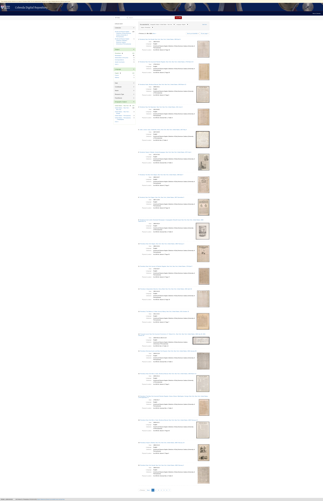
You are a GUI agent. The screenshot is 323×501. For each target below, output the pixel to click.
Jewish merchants (119, 62)
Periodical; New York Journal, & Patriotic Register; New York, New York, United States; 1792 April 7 (166, 266)
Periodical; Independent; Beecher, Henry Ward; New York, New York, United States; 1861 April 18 (166, 289)
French (117, 75)
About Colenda (316, 13)
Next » (154, 33)
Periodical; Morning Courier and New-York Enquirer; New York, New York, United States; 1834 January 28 (168, 351)
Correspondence (119, 59)
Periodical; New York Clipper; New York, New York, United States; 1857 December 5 (162, 197)
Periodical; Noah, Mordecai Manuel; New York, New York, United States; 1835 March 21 (163, 84)
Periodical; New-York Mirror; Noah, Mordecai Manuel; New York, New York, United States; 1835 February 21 (169, 420)
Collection (118, 28)
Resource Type (119, 94)
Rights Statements (41, 499)
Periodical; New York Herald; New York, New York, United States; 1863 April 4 (160, 39)
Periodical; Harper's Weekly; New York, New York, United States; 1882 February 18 (162, 442)
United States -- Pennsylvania (123, 115)
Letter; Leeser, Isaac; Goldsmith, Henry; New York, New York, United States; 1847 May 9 (163, 129)
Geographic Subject (121, 102)
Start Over (204, 24)
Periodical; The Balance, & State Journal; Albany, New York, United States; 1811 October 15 (164, 311)
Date (116, 83)
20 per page (204, 33)
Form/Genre (118, 98)
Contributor (118, 87)
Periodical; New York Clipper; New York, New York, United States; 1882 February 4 (162, 243)
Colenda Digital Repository (7, 7)
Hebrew (117, 77)
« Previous (142, 490)
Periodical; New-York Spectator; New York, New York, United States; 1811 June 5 (161, 107)
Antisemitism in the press (121, 57)
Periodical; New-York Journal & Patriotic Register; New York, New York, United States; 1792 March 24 (166, 61)
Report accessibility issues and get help (55, 499)
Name (117, 90)
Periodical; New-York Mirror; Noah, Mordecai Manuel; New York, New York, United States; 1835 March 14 (168, 373)
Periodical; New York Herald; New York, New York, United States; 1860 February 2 (162, 465)
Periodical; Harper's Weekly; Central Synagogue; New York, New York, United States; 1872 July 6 (165, 152)
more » (117, 64)
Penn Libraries (7, 499)
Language (118, 69)
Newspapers (118, 55)
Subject (117, 49)
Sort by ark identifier (192, 33)
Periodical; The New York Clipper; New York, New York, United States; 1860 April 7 (161, 174)
